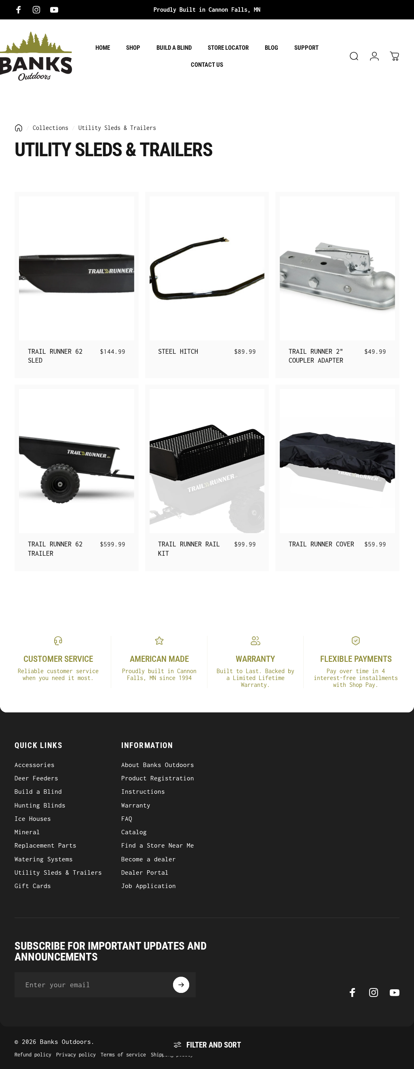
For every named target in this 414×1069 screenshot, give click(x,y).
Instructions (143, 791)
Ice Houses (33, 818)
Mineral (27, 831)
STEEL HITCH (178, 351)
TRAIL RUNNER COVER (321, 544)
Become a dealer (148, 859)
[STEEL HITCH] (207, 268)
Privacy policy (76, 1055)
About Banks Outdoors (157, 764)
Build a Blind (38, 791)
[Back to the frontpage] (19, 128)
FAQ (126, 818)
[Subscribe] (181, 985)
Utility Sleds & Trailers (58, 872)
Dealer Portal (145, 872)
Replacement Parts (45, 845)
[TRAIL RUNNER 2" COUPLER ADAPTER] (337, 268)
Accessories (35, 764)
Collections (50, 127)
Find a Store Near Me (157, 845)
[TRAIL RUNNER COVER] (337, 461)
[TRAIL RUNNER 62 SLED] (76, 268)
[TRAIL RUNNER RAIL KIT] (207, 461)
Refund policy (33, 1055)
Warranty (135, 805)
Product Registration (157, 778)
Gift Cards (33, 885)
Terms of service (123, 1055)
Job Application (148, 885)
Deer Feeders (36, 778)
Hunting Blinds (40, 805)
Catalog (134, 831)
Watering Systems (44, 859)
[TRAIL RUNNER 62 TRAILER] (76, 461)
